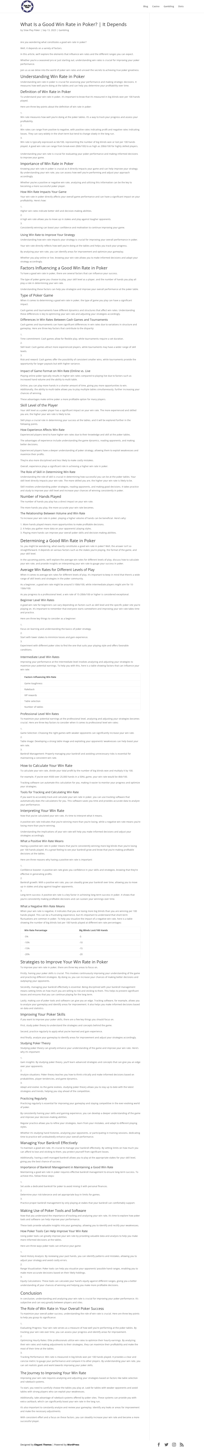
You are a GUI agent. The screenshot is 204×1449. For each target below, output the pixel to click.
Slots (181, 6)
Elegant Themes (43, 1444)
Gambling (169, 6)
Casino (156, 6)
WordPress (73, 1444)
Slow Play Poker (32, 30)
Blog (145, 6)
